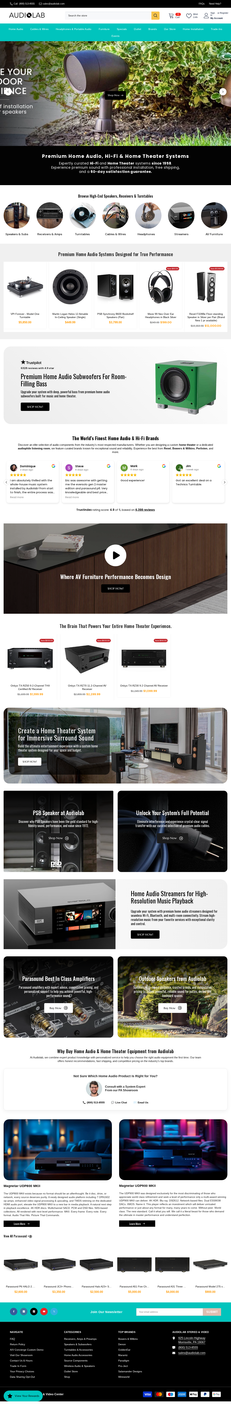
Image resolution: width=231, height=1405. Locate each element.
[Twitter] (54, 1311)
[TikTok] (34, 1311)
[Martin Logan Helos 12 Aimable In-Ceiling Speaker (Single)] (70, 287)
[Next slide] (222, 91)
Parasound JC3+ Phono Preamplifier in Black (60, 1286)
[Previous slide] (8, 91)
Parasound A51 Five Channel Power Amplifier (136, 1286)
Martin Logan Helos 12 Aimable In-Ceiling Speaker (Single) (70, 315)
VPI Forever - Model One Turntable (25, 315)
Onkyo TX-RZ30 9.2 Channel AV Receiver (144, 685)
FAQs (202, 3)
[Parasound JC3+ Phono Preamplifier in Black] (59, 1263)
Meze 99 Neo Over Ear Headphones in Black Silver (160, 315)
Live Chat (119, 1102)
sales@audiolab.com (54, 3)
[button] (224, 482)
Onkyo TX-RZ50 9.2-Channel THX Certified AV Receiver (30, 687)
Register (224, 13)
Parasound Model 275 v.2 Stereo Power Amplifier (211, 1286)
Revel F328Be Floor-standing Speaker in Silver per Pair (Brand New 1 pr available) (206, 317)
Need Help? (215, 3)
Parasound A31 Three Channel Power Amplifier (173, 1286)
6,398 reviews (145, 510)
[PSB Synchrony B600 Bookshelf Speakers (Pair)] (115, 287)
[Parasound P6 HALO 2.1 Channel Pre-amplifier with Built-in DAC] (21, 1263)
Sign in (212, 14)
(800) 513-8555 (27, 3)
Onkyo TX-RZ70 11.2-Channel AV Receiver (87, 687)
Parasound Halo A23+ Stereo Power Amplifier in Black (98, 1286)
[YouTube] (44, 1311)
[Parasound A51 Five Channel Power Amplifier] (134, 1263)
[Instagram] (23, 1311)
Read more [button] (17, 497)
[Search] (112, 16)
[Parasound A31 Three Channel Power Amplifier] (172, 1263)
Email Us (141, 1102)
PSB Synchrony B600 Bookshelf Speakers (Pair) (115, 315)
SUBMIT (212, 1311)
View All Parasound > (22, 1236)
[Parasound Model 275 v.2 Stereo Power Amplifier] (210, 1263)
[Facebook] (13, 1311)
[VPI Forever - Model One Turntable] (25, 287)
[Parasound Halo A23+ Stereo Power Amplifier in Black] (96, 1263)
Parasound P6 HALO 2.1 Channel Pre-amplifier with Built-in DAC (22, 1286)
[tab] (110, 137)
